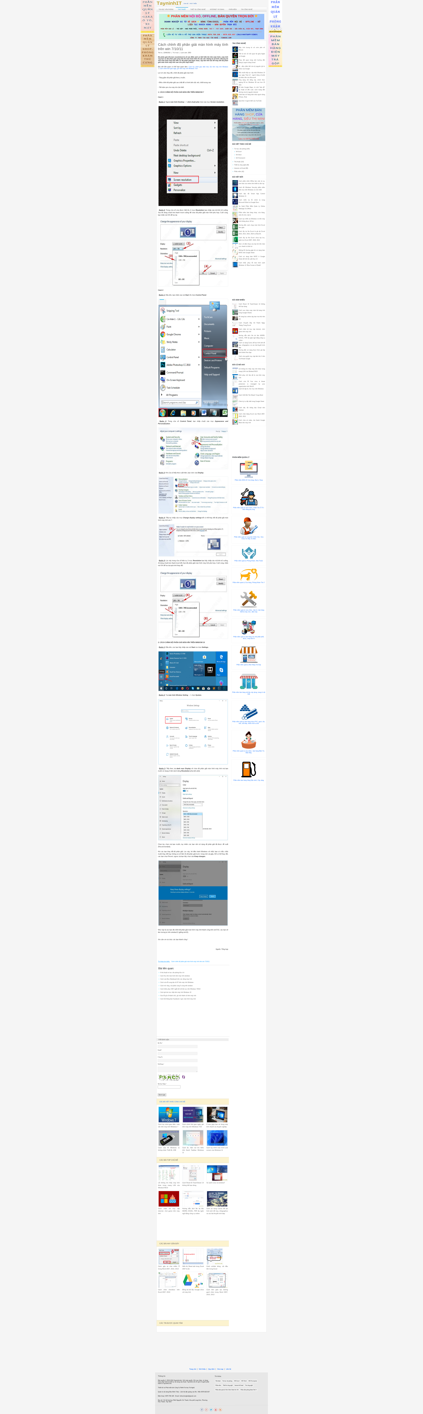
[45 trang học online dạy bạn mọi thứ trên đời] (235, 318)
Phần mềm (233, 9)
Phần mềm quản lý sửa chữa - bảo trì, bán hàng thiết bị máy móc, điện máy (248, 611)
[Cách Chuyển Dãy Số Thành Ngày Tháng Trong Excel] (235, 324)
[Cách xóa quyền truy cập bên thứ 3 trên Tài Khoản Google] (235, 358)
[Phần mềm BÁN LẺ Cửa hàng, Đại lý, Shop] (249, 469)
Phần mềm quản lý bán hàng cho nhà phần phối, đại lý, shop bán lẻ (248, 637)
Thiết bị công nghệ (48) (241, 165)
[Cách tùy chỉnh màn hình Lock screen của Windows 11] (217, 1138)
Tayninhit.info (178, 1380)
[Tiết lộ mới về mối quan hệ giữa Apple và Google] (235, 55)
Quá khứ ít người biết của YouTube (250, 101)
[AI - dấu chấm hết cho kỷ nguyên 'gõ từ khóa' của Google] (235, 68)
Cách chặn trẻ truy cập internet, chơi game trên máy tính (169, 1211)
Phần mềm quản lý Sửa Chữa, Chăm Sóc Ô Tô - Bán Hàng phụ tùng (248, 508)
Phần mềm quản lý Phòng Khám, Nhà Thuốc (248, 561)
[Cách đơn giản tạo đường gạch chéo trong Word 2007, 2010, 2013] (217, 1280)
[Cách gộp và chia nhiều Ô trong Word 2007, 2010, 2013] (169, 1256)
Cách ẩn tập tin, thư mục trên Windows (251, 389)
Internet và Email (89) (241, 168)
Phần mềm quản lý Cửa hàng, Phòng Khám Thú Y (249, 582)
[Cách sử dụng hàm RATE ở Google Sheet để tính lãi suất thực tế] (235, 258)
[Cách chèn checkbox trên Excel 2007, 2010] (167, 1280)
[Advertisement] (193, 1017)
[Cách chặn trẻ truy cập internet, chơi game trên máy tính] (169, 1199)
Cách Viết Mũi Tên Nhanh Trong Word (251, 395)
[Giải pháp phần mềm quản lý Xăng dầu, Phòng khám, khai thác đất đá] (215, 1409)
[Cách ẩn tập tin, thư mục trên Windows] (235, 390)
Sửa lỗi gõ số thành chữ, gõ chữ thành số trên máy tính (178, 995)
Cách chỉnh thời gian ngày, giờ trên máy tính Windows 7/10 (179, 68)
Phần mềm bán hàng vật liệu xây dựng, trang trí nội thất (248, 693)
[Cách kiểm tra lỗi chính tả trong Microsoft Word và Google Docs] (235, 201)
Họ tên (160, 1043)
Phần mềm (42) (239, 171)
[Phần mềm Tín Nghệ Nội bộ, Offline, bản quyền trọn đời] (212, 26)
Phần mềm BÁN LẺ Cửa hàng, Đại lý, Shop (249, 480)
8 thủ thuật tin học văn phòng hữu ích (172, 972)
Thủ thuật (182, 9)
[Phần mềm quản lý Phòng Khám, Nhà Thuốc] (249, 552)
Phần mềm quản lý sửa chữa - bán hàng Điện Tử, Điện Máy (249, 752)
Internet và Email (217, 9)
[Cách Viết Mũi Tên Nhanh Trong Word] (235, 397)
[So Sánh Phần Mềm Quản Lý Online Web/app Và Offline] (235, 208)
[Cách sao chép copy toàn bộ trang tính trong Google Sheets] (235, 312)
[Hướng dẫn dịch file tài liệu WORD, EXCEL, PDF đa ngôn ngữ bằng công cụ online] (193, 1199)
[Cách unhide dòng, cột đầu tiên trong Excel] (214, 1256)
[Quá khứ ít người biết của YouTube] (235, 102)
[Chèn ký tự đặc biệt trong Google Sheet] (235, 403)
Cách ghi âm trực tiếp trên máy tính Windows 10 (175, 992)
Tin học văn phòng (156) (242, 149)
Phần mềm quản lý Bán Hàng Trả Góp (249, 665)
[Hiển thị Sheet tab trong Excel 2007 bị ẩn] (193, 1256)
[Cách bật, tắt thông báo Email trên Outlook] (235, 409)
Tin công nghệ (246, 9)
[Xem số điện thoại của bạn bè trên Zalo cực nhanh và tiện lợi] (235, 245)
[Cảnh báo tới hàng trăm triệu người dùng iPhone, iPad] (235, 96)
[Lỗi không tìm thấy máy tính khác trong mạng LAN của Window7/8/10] (169, 1173)
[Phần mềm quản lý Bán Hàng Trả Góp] (249, 654)
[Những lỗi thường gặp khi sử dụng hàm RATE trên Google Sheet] (235, 252)
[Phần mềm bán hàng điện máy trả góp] (275, 51)
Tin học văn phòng (166, 9)
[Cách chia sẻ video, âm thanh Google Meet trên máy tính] (235, 422)
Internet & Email (239, 1385)
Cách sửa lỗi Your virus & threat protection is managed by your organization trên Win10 (252, 384)
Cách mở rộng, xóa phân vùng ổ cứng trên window (176, 985)
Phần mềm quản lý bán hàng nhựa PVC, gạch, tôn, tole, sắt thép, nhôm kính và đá (248, 722)
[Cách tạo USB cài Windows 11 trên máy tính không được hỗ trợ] (235, 220)
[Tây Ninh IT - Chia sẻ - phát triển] (176, 3)
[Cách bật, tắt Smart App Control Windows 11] (235, 195)
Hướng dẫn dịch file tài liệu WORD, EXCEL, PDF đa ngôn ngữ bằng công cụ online (193, 1211)
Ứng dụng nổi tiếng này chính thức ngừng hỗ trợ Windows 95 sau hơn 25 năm (252, 82)
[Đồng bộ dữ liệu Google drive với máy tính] (193, 1280)
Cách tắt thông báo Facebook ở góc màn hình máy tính (178, 999)
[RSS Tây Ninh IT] (220, 1409)
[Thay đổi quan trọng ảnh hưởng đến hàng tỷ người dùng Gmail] (235, 62)
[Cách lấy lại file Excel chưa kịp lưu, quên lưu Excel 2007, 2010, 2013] (235, 239)
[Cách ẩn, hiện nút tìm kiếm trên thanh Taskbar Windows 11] (193, 1138)
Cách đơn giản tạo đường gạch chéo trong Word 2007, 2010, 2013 (217, 1292)
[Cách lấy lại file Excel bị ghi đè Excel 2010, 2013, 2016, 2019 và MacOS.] (235, 233)
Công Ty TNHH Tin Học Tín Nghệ (185, 1387)
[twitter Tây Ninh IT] (211, 1409)
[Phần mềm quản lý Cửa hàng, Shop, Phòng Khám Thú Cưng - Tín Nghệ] (147, 51)
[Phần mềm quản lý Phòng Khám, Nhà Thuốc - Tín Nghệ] (275, 17)
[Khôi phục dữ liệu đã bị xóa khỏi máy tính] (235, 377)
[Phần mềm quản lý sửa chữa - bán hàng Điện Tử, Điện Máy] (249, 740)
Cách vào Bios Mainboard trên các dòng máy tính (176, 979)
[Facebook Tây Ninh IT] (201, 1409)
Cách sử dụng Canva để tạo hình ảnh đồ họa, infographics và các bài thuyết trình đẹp (217, 1211)
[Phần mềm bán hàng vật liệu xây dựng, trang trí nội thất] (249, 681)
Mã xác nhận (162, 1084)
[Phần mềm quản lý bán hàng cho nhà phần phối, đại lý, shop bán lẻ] (249, 627)
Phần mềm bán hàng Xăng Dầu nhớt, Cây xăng (248, 780)
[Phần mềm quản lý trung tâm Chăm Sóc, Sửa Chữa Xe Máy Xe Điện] (249, 526)
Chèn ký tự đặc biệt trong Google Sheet (251, 401)
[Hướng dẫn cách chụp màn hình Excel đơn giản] (235, 227)
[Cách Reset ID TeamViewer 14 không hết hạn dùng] (193, 1173)
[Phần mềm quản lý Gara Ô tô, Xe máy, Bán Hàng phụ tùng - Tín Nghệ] (147, 17)
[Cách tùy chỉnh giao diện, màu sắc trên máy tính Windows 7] (169, 1114)
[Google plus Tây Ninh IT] (206, 1409)
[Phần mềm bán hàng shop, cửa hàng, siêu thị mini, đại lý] (235, 214)
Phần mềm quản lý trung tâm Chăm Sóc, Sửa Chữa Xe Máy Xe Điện (248, 538)
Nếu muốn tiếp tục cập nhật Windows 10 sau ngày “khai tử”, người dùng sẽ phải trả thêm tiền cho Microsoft (252, 75)
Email (160, 1050)
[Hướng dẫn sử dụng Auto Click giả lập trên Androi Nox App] (235, 352)
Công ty (160, 1057)
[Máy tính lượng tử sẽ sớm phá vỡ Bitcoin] (235, 49)
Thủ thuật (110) (239, 162)
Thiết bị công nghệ (198, 9)
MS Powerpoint (240, 158)
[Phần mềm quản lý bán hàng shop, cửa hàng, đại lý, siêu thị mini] (249, 124)
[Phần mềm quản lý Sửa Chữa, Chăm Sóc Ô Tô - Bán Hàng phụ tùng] (249, 497)
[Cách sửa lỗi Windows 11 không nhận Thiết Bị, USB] (169, 1138)
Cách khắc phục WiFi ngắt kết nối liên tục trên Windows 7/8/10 (180, 989)
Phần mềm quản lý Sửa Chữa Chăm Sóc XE (227, 1390)
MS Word (238, 155)
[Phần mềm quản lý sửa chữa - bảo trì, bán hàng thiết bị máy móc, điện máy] (249, 599)
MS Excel (239, 151)
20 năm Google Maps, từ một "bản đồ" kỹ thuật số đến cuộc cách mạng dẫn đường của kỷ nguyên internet (252, 89)
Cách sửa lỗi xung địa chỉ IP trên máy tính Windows (177, 982)
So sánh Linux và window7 (215, 1183)
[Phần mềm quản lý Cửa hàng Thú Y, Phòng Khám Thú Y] (249, 574)
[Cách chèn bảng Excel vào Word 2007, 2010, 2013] (235, 415)
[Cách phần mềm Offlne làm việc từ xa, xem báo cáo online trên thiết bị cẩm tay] (235, 183)
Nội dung (161, 1064)
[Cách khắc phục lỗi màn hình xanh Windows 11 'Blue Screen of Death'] (235, 264)
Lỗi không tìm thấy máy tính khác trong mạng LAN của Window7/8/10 (169, 1185)
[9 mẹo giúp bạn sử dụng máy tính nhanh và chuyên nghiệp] (217, 1114)
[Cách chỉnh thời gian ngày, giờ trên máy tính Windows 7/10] (193, 1114)
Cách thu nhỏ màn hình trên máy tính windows (175, 976)
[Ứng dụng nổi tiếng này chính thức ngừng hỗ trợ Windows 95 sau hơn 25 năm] (235, 81)
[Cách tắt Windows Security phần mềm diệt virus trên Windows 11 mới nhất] (235, 189)
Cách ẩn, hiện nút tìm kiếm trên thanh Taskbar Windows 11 (193, 1150)
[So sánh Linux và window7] (217, 1173)
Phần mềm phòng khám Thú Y (249, 1390)
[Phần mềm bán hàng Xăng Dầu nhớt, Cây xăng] (248, 769)
